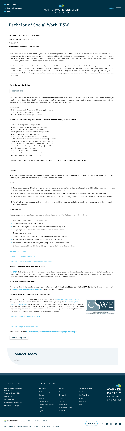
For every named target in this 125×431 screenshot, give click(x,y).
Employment (63, 404)
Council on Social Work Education (67, 299)
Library (41, 408)
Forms (61, 398)
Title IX (36, 426)
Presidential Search (66, 408)
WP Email (62, 389)
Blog (80, 404)
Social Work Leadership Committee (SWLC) (25, 316)
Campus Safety (44, 401)
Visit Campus (12, 5)
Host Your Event (84, 395)
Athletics (42, 398)
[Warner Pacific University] (114, 392)
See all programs (19, 337)
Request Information (14, 8)
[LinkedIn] (120, 424)
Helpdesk (62, 401)
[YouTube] (116, 424)
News (81, 398)
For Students (63, 411)
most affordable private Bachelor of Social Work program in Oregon (51, 332)
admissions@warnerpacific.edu (14, 403)
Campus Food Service (46, 404)
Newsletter (83, 401)
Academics (42, 389)
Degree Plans (17, 91)
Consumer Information (23, 426)
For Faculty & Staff (85, 389)
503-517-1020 (9, 396)
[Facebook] (107, 424)
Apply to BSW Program (18, 251)
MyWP (41, 411)
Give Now (91, 423)
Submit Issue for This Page (50, 426)
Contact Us (63, 395)
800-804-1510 (9, 399)
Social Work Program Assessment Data (24, 327)
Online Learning (44, 392)
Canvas (61, 392)
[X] (102, 424)
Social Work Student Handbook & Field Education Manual (31, 262)
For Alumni (82, 392)
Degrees (42, 395)
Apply (9, 12)
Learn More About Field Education (22, 256)
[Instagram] (111, 424)
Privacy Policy (8, 426)
